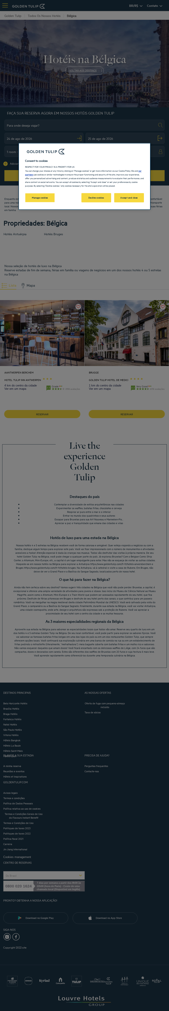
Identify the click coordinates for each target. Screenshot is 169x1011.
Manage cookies (40, 197)
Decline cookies (96, 197)
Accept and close (129, 197)
